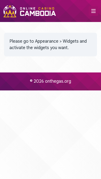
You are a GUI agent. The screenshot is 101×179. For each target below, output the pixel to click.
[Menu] (93, 11)
